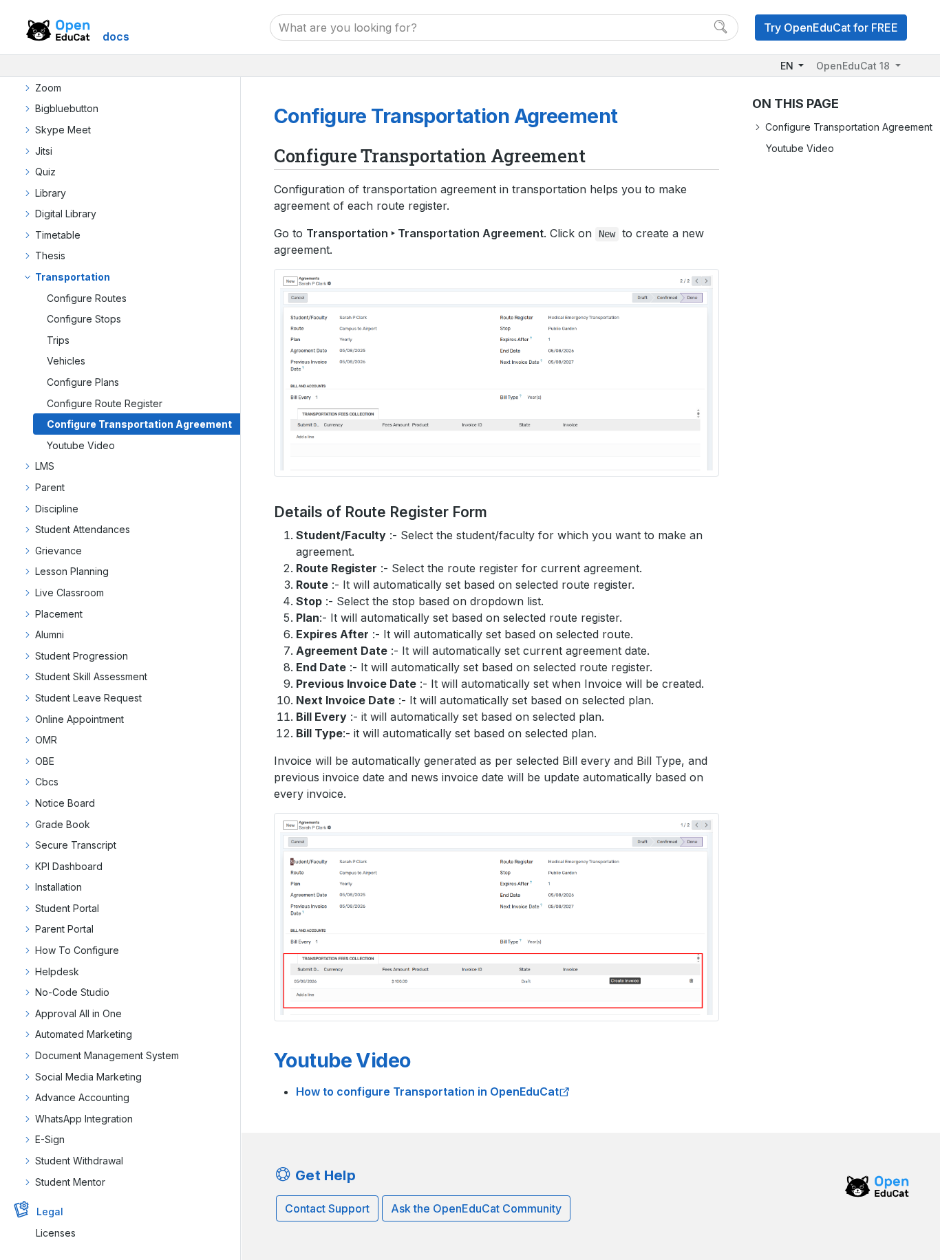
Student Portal (67, 908)
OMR (46, 740)
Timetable (58, 235)
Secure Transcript (75, 845)
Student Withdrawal (79, 1160)
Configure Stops (84, 319)
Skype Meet (63, 129)
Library (50, 193)
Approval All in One (78, 1013)
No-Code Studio (72, 992)
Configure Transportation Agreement (139, 424)
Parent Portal (64, 929)
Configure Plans (83, 382)
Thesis (50, 255)
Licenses (56, 1233)
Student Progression (81, 656)
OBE (44, 761)
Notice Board (65, 803)
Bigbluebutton (66, 108)
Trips (58, 340)
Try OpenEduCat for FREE (831, 27)
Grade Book (62, 824)
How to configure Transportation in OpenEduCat (427, 1091)
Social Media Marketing (88, 1077)
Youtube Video (81, 445)
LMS (44, 466)
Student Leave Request (88, 698)
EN (788, 66)
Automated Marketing (83, 1034)
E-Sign (50, 1139)
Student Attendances (82, 529)
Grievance (58, 550)
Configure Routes (87, 298)
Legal (49, 1211)
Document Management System (107, 1055)
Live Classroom (69, 592)
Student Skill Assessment (91, 676)
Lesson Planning (72, 571)
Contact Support (327, 1208)
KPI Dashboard (69, 866)
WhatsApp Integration (84, 1119)
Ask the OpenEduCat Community (476, 1208)
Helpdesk (57, 971)
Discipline (56, 508)
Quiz (45, 171)
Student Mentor (70, 1182)
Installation (58, 887)
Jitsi (43, 151)
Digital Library (65, 213)
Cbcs (46, 782)
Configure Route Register (104, 403)
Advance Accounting (82, 1097)
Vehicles (66, 361)
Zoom (48, 88)
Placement (59, 614)
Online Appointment (79, 719)
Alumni (49, 634)
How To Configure (77, 950)
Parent (50, 487)
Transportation (72, 277)
